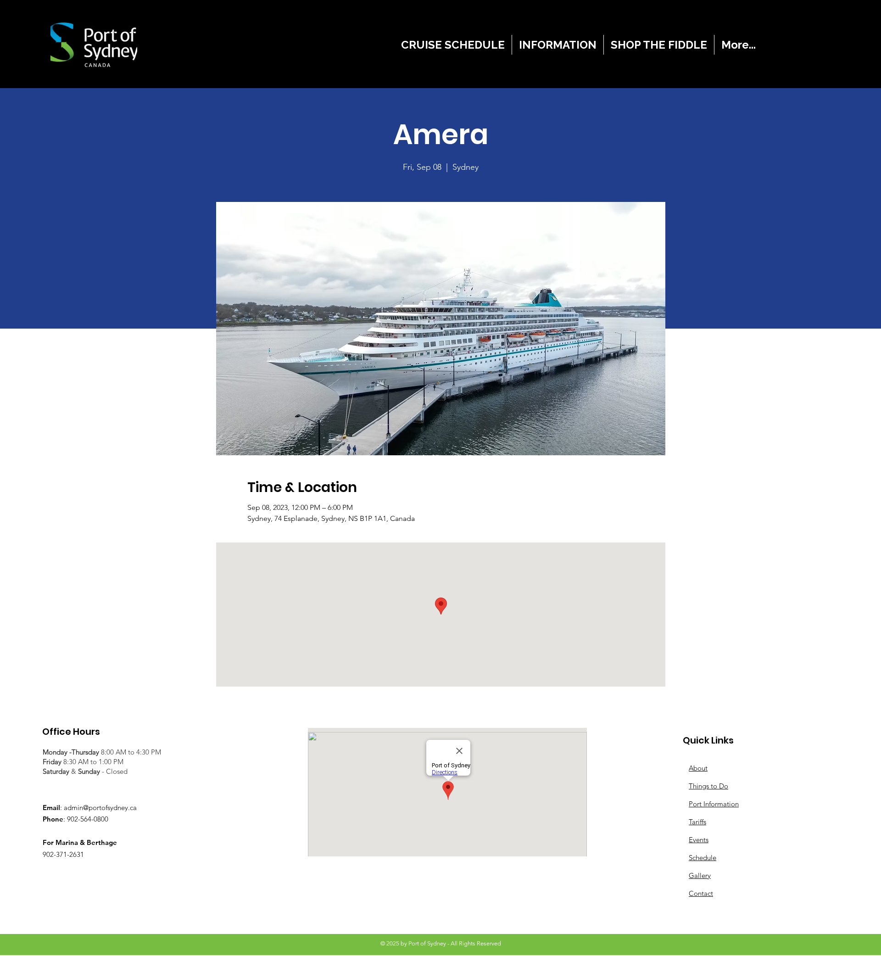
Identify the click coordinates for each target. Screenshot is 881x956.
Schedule (702, 857)
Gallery (700, 875)
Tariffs (697, 821)
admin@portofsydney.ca (100, 807)
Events (698, 839)
